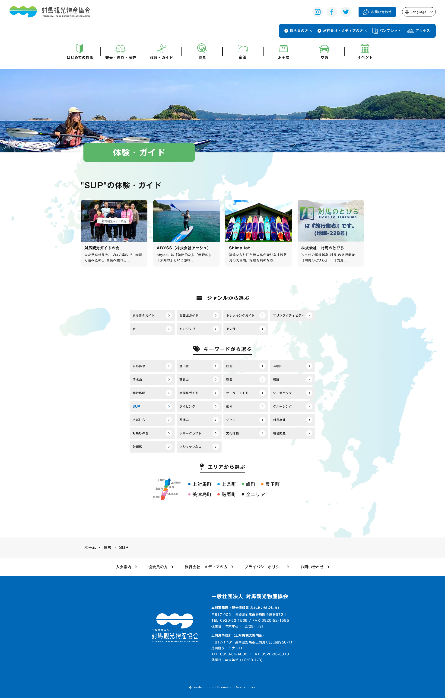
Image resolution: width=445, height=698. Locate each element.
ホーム (90, 547)
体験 (107, 547)
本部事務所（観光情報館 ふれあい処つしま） (246, 608)
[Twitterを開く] (346, 12)
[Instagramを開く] (317, 12)
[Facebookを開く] (332, 12)
